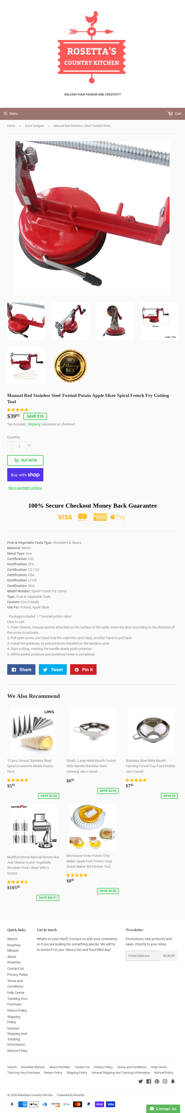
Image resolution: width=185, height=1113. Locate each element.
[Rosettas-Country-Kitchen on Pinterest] (156, 1082)
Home (11, 126)
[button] (18, 410)
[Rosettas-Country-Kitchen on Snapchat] (173, 1082)
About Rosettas (59, 1067)
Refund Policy (17, 1051)
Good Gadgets (34, 126)
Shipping (33, 424)
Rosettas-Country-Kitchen (35, 1095)
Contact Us (15, 968)
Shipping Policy (76, 1072)
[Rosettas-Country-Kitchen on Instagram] (165, 1082)
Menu (14, 114)
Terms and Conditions (132, 1067)
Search (12, 939)
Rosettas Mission (33, 1067)
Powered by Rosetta (70, 1095)
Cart (177, 114)
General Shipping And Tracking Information (121, 1072)
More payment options (25, 488)
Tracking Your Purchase (23, 1072)
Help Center (16, 993)
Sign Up (169, 956)
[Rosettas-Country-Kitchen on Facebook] (148, 1082)
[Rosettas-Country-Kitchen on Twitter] (140, 1082)
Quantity (13, 437)
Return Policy (17, 1010)
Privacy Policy (17, 974)
